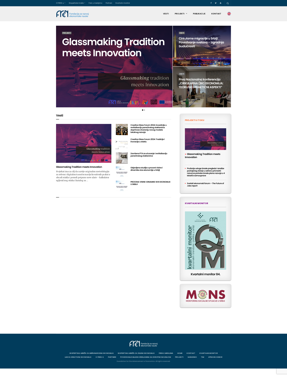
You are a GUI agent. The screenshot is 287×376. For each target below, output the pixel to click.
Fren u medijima (95, 3)
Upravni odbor (215, 357)
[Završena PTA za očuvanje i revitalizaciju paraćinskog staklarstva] (122, 158)
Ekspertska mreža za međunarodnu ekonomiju (92, 353)
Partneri (109, 3)
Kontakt (216, 13)
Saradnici (192, 357)
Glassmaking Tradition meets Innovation (113, 47)
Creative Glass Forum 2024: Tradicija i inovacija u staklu (147, 140)
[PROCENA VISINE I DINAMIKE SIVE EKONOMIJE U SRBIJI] (122, 186)
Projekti (179, 13)
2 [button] (144, 110)
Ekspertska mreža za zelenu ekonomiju (136, 353)
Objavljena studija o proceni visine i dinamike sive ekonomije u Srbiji (146, 168)
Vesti (166, 13)
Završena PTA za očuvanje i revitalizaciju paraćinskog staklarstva (148, 154)
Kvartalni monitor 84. (205, 274)
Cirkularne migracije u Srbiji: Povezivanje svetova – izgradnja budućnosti (201, 42)
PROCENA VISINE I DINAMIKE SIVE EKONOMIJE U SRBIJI (150, 183)
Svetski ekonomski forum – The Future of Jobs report (205, 184)
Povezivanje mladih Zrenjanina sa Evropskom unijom (145, 357)
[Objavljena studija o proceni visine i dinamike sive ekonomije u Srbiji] (122, 172)
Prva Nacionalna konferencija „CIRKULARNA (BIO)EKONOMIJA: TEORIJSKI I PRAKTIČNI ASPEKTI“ (201, 83)
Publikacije (199, 13)
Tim (202, 357)
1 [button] (142, 110)
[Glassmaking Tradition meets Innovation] (114, 66)
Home (179, 353)
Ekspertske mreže (76, 3)
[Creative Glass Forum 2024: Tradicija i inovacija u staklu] (122, 143)
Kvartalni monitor (123, 3)
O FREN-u (60, 3)
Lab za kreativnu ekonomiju (78, 357)
